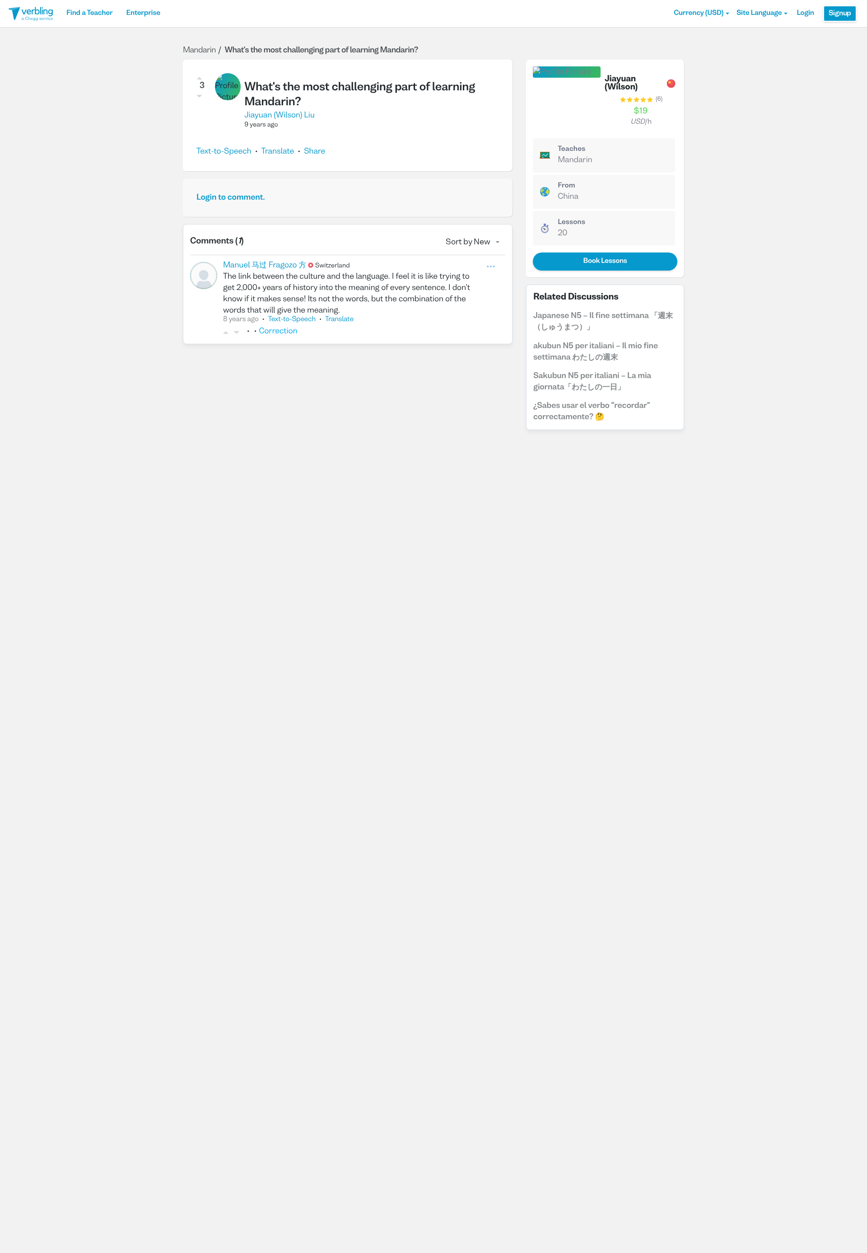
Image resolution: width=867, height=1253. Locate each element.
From (566, 186)
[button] (701, 13)
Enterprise (143, 13)
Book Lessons (605, 261)
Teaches (571, 149)
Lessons (571, 223)
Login (805, 13)
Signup (840, 13)
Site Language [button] (759, 13)
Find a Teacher (89, 13)
